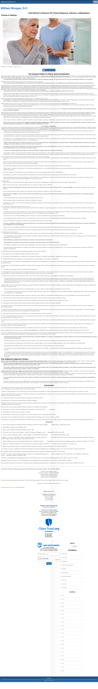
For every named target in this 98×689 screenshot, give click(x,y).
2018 (63, 640)
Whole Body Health (66, 576)
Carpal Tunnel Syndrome (67, 565)
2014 (63, 625)
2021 (63, 651)
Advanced (19, 66)
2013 (63, 621)
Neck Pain (64, 557)
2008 (63, 602)
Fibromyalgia (65, 572)
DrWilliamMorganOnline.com (8, 1)
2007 (63, 599)
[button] (74, 546)
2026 (63, 670)
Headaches (64, 561)
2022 (63, 655)
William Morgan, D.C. (14, 8)
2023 (63, 659)
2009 (63, 606)
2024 (63, 663)
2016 (63, 633)
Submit (49, 563)
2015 (63, 629)
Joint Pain (64, 580)
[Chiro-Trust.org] (49, 528)
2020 (63, 648)
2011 (63, 614)
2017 (63, 636)
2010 (63, 610)
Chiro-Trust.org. (12, 487)
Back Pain (64, 553)
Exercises (64, 583)
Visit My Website (49, 499)
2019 (63, 644)
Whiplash (64, 568)
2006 (63, 595)
